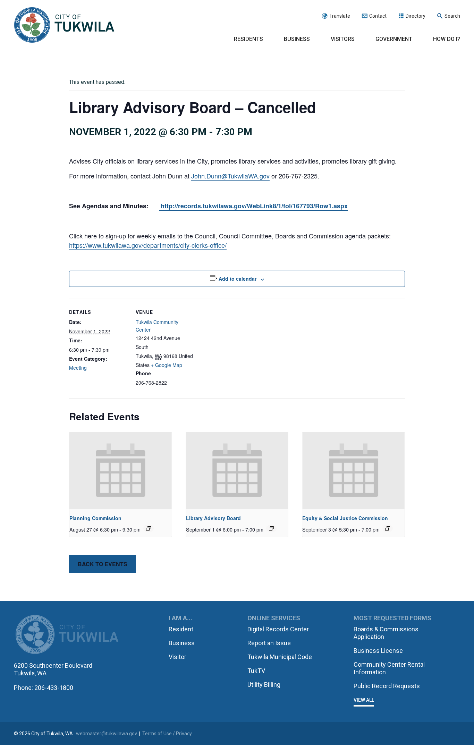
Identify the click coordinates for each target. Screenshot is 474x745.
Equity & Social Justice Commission (345, 518)
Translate (339, 16)
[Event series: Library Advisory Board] (271, 528)
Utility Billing (263, 684)
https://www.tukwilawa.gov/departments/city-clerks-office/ (148, 244)
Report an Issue (269, 643)
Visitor (177, 656)
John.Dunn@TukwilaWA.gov (230, 175)
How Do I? (446, 39)
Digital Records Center (278, 629)
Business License (378, 650)
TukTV (256, 670)
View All (364, 700)
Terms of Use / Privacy (167, 733)
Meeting (78, 367)
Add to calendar (237, 278)
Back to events (102, 564)
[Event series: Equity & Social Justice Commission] (387, 528)
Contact (378, 16)
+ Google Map (166, 364)
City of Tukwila (64, 25)
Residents (248, 39)
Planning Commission (95, 518)
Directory (415, 16)
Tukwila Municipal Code (279, 656)
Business (297, 39)
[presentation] (120, 470)
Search (452, 16)
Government (393, 39)
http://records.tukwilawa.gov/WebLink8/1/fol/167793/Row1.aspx (253, 205)
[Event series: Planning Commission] (148, 528)
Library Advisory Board (213, 518)
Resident (181, 629)
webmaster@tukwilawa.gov (106, 733)
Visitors (343, 39)
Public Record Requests (387, 686)
